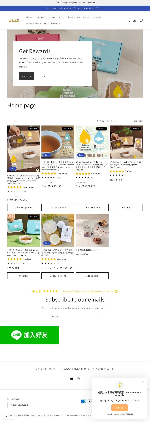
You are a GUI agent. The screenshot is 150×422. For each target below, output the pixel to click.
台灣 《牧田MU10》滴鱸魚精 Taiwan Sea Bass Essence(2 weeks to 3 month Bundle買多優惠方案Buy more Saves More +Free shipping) (57, 166)
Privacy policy (72, 415)
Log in (43, 76)
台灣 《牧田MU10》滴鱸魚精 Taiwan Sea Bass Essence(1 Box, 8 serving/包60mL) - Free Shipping (23, 252)
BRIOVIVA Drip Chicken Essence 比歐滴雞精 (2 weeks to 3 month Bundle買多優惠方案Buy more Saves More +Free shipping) (23, 180)
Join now (26, 76)
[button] (128, 20)
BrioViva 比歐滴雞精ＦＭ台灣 (24, 415)
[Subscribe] (98, 316)
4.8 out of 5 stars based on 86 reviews (82, 291)
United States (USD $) (19, 405)
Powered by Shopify (43, 415)
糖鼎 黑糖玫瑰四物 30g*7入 (87, 250)
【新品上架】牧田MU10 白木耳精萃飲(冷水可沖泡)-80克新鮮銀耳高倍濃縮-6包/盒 (57, 252)
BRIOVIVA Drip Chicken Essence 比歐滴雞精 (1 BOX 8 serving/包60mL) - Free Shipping (125, 164)
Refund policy (59, 415)
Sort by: (100, 120)
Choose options (24, 207)
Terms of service (87, 415)
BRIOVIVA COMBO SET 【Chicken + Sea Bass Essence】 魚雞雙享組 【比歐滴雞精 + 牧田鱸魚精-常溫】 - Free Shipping (92, 166)
